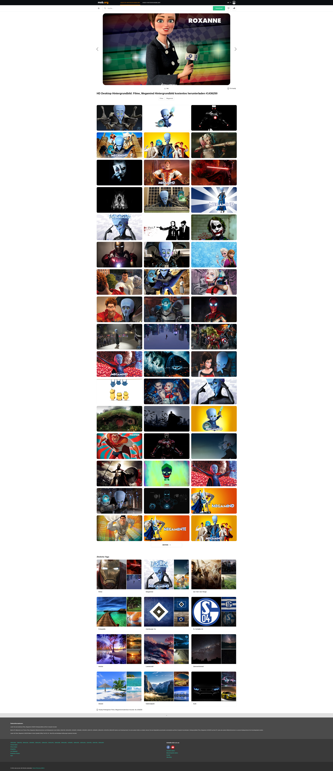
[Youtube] (173, 748)
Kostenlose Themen (15, 753)
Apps (11, 755)
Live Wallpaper (14, 751)
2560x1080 (57, 742)
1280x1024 (44, 742)
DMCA (42, 768)
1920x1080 (13, 742)
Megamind (169, 98)
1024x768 (89, 742)
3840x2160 (25, 742)
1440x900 (70, 742)
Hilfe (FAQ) (169, 757)
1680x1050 (76, 742)
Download (218, 8)
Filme (161, 98)
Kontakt (168, 755)
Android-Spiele (14, 744)
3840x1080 (64, 742)
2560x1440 (38, 742)
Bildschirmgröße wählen (172, 753)
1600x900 (31, 742)
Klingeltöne (13, 749)
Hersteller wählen (170, 750)
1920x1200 (83, 742)
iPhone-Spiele (13, 747)
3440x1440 (51, 742)
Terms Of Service (36, 768)
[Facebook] (168, 748)
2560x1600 (101, 742)
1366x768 (19, 742)
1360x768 (95, 742)
